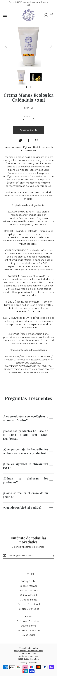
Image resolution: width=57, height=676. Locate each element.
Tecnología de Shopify (29, 663)
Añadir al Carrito (28, 130)
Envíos (28, 616)
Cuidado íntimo (28, 599)
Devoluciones (28, 625)
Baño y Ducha (28, 581)
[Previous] (6, 46)
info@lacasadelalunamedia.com (28, 651)
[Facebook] (28, 140)
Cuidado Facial (28, 595)
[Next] (51, 46)
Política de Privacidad (28, 621)
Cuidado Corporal (28, 590)
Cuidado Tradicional (28, 604)
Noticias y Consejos (28, 608)
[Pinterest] (37, 140)
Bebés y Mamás (28, 585)
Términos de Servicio (28, 630)
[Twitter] (20, 140)
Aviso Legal (28, 634)
